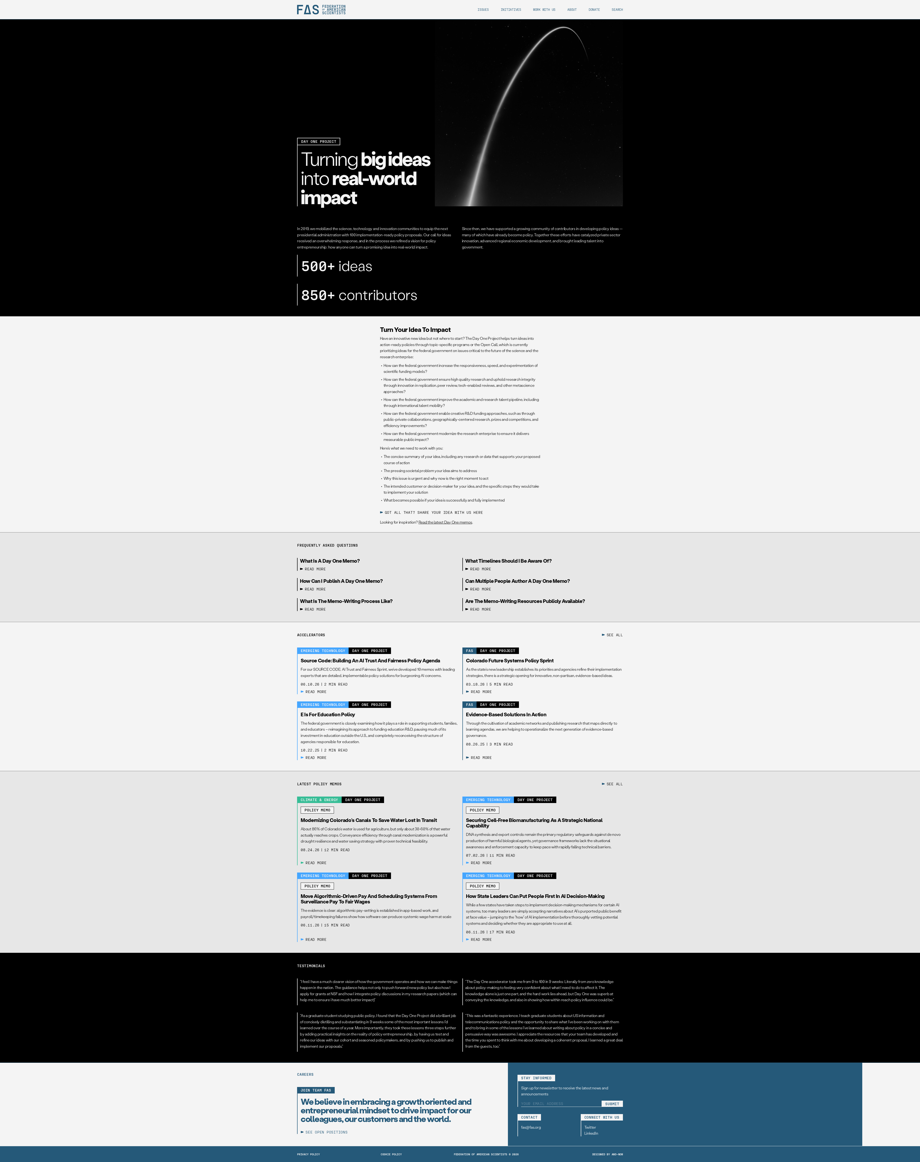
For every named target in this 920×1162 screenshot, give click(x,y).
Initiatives (511, 9)
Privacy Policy (308, 1154)
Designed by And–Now (607, 1154)
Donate (594, 9)
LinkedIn (591, 1133)
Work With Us (544, 9)
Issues (483, 9)
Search (617, 9)
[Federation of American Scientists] (321, 9)
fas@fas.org (531, 1127)
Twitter (590, 1127)
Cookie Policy (391, 1154)
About (572, 9)
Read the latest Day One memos (445, 522)
